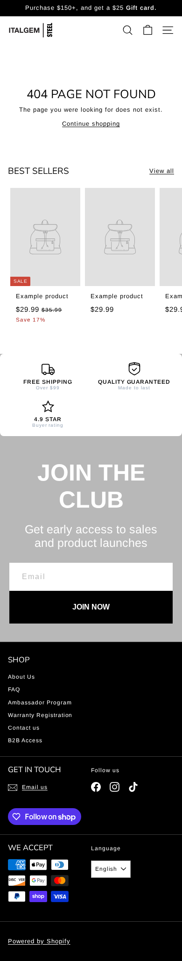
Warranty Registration (40, 715)
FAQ (14, 689)
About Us (21, 677)
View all (161, 170)
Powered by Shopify (39, 941)
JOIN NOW (91, 607)
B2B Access (25, 740)
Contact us (24, 727)
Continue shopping (91, 123)
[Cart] (148, 30)
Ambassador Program (40, 702)
